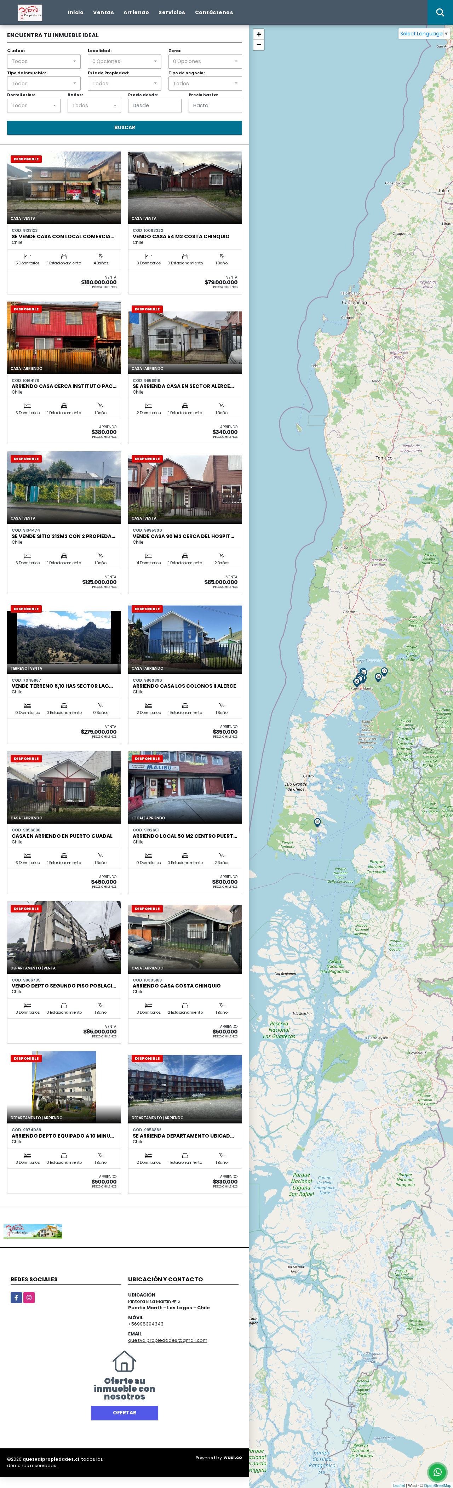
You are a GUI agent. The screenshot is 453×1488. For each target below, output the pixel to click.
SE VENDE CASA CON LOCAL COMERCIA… (63, 236)
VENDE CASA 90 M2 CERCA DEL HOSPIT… (183, 536)
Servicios (172, 12)
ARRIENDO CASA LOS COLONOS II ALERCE (184, 686)
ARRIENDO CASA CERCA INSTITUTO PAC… (64, 386)
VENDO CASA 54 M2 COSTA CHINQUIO (181, 236)
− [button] (259, 44)
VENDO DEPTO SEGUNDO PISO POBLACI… (64, 986)
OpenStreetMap (437, 1485)
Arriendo (136, 12)
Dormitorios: (21, 95)
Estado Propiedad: (108, 73)
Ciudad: (16, 50)
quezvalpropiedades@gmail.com (167, 1340)
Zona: (174, 50)
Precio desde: (143, 95)
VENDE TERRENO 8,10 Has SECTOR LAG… (62, 686)
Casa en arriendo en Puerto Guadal (62, 836)
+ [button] (259, 34)
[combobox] (44, 62)
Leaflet (399, 1485)
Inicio (76, 12)
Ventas (103, 12)
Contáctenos (214, 12)
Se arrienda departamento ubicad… (183, 1136)
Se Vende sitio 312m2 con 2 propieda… (63, 536)
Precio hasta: (203, 95)
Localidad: (99, 50)
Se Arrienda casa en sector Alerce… (183, 386)
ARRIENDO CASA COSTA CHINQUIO (177, 986)
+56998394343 (146, 1324)
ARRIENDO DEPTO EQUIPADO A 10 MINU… (63, 1136)
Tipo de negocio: (186, 73)
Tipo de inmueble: (26, 73)
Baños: (75, 95)
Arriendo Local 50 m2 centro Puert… (185, 836)
